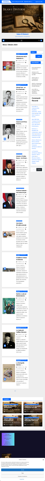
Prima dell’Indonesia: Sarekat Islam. (10, 406)
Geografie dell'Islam (20, 188)
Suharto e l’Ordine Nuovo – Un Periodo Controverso (21, 158)
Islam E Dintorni (22, 34)
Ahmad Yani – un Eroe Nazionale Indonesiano (20, 89)
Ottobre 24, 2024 (21, 160)
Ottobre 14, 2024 (21, 367)
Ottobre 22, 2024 (21, 194)
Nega (23, 473)
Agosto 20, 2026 (8, 422)
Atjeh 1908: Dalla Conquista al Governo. (36, 115)
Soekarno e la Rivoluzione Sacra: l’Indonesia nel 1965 (36, 135)
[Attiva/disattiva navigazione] (21, 40)
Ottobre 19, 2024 (21, 261)
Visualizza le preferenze (22, 476)
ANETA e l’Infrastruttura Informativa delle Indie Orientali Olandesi (37, 85)
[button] (43, 459)
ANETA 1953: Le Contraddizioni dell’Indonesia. (35, 79)
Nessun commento (20, 198)
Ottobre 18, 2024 (21, 298)
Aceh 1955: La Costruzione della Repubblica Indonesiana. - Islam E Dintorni (36, 110)
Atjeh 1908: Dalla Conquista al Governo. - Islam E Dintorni (37, 121)
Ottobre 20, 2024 (21, 227)
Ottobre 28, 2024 (21, 91)
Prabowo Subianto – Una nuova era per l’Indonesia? (21, 192)
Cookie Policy (22, 479)
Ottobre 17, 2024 (21, 334)
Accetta (22, 469)
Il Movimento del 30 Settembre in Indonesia (21, 58)
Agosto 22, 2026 (29, 409)
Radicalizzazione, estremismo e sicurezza (22, 291)
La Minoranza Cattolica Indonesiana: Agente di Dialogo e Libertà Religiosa (36, 160)
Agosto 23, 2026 (8, 409)
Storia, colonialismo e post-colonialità (21, 84)
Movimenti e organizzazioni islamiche (21, 54)
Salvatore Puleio (16, 409)
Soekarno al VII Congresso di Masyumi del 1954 (37, 73)
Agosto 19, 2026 (29, 422)
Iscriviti (39, 169)
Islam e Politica (19, 119)
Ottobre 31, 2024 (21, 60)
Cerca (33, 52)
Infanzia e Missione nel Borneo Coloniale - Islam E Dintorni (36, 142)
